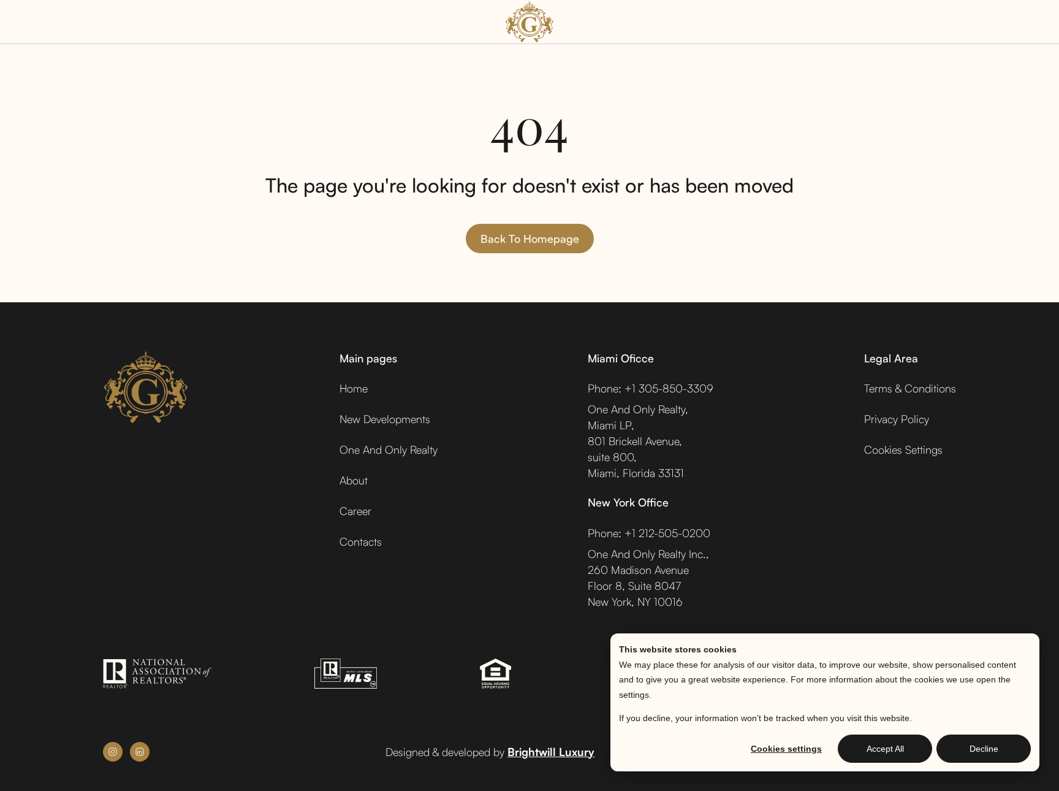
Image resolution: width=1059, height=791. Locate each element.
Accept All (885, 749)
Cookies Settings (903, 449)
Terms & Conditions (910, 388)
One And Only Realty (389, 449)
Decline (984, 749)
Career (355, 511)
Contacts (361, 541)
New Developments (385, 419)
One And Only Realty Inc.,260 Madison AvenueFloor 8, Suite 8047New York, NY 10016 (648, 577)
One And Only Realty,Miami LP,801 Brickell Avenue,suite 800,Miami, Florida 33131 (638, 441)
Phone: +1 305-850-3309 (650, 388)
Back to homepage (529, 238)
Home (354, 388)
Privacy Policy (896, 419)
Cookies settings (786, 749)
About (354, 480)
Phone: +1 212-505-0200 (649, 533)
